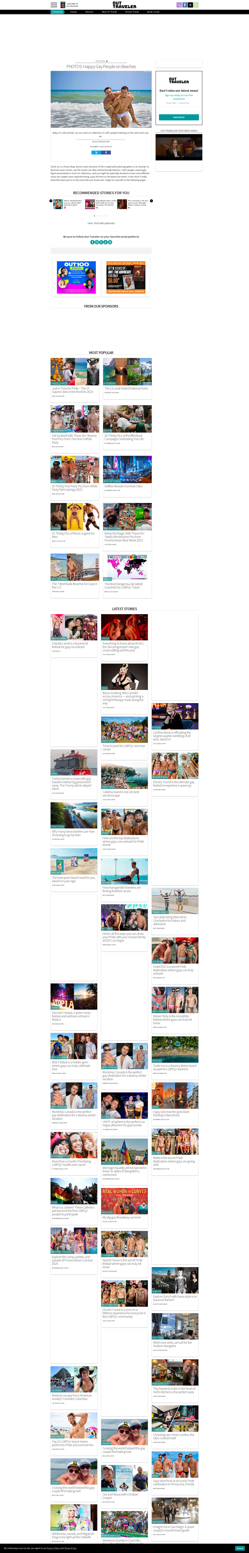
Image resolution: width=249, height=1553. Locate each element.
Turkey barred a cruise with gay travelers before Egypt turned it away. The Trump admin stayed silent (71, 784)
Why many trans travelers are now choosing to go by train (73, 833)
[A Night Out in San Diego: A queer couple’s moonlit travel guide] (175, 1511)
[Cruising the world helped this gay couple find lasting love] (74, 1471)
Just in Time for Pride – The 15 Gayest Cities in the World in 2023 (72, 390)
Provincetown (112, 528)
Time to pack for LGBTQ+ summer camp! (123, 747)
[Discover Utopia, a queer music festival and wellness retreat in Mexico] (74, 996)
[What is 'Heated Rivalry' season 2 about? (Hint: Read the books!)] (58, 203)
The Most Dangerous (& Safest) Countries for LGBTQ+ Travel (123, 585)
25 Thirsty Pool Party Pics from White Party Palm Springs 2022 (74, 487)
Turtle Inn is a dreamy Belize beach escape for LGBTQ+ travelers (175, 1067)
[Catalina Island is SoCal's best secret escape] (124, 776)
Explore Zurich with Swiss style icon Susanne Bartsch (175, 1298)
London (156, 1429)
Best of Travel (112, 481)
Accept (240, 1548)
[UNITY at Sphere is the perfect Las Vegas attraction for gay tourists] (124, 1105)
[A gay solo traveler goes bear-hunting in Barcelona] (175, 1095)
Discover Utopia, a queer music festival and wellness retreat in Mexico (71, 1016)
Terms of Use (70, 1548)
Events (108, 430)
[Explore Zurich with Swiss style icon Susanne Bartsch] (175, 1280)
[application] (179, 147)
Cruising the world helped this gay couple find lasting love (73, 1489)
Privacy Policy (53, 1548)
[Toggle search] (179, 5)
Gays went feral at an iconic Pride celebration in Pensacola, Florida (173, 1482)
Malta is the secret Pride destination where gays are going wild (174, 1161)
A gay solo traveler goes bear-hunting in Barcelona (171, 1113)
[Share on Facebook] (106, 152)
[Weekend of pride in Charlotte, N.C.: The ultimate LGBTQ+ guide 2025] (124, 1524)
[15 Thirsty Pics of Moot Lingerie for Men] (75, 516)
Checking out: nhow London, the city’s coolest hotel (173, 1436)
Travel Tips (57, 383)
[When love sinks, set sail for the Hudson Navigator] (175, 1326)
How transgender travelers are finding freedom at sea (121, 889)
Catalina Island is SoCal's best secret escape (120, 793)
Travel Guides (160, 912)
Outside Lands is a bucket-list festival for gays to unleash (70, 645)
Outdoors (109, 383)
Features (100, 61)
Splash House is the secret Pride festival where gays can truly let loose (122, 1263)
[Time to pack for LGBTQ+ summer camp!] (124, 730)
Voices (73, 11)
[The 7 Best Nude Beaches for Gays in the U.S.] (75, 567)
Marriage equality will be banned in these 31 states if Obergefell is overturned (124, 1171)
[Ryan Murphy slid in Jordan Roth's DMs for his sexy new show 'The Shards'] (90, 203)
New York (107, 1212)
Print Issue (57, 826)
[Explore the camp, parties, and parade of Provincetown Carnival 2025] (74, 1241)
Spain (155, 1106)
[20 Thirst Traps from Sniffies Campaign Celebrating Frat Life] (127, 419)
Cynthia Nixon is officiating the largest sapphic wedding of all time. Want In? (172, 736)
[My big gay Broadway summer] (124, 1201)
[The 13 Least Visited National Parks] (127, 371)
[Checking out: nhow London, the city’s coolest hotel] (175, 1418)
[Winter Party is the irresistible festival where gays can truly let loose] (175, 1000)
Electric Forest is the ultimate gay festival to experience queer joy (173, 783)
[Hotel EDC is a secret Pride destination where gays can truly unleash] (175, 950)
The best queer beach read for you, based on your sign (73, 879)
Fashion (55, 528)
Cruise (105, 638)
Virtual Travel (132, 11)
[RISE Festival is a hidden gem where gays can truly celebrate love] (74, 1046)
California (108, 1255)
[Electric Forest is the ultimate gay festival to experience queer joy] (175, 766)
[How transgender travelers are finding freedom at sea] (124, 871)
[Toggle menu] (54, 5)
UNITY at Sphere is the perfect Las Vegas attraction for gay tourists (123, 1123)
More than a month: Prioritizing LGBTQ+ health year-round (71, 1163)
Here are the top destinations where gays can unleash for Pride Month (123, 841)
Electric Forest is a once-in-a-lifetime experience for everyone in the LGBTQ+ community (124, 1313)
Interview (107, 1489)
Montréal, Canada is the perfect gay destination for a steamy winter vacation (74, 1115)
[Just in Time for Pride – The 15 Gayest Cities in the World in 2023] (75, 371)
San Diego (157, 1521)
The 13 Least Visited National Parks (126, 388)
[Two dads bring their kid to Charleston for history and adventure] (175, 901)
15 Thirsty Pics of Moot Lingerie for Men (73, 535)
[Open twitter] (190, 5)
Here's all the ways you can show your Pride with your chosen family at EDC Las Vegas (124, 937)
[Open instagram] (195, 5)
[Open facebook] (185, 5)
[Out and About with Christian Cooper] (124, 1478)
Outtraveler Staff (102, 142)
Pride (105, 833)
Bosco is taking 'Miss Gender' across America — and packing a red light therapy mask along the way (122, 698)
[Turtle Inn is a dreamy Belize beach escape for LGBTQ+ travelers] (175, 1049)
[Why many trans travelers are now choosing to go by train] (74, 815)
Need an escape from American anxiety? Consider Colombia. (72, 1397)
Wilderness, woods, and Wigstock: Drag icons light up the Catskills (73, 1535)
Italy (54, 1202)
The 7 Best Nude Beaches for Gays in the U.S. (74, 585)
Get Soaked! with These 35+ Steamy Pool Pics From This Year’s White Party (74, 439)
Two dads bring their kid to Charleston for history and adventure (169, 920)
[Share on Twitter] (96, 152)
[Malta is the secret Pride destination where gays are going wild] (175, 1142)
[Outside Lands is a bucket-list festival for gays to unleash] (74, 627)
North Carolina (111, 1535)
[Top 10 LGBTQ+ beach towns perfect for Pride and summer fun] (74, 1425)
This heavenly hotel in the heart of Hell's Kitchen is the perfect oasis (174, 1390)
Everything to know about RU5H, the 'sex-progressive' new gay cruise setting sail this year (123, 647)
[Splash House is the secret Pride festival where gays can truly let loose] (124, 1244)
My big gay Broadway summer (121, 1217)
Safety (107, 579)
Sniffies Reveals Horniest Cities (123, 486)
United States (110, 1162)
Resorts (89, 11)
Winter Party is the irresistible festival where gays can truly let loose (172, 1019)
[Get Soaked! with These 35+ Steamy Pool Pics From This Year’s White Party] (75, 419)
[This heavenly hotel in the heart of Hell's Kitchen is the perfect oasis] (175, 1372)
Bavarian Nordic (60, 1156)
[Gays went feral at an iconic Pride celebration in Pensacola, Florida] (175, 1464)
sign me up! (179, 117)
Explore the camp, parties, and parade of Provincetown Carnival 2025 (72, 1260)
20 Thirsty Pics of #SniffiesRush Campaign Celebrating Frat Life (123, 437)
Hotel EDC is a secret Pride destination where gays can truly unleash (173, 970)
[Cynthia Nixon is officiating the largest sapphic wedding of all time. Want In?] (175, 716)
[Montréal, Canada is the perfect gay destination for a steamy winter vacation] (74, 1095)
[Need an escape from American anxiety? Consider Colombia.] (74, 1379)
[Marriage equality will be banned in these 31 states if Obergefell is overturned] (124, 1152)
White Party (58, 481)
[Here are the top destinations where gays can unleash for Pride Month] (124, 822)
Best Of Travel (109, 11)
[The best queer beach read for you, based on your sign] (74, 861)
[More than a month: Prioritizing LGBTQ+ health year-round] (74, 1145)
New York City (160, 1383)
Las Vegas (107, 928)
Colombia (56, 1390)
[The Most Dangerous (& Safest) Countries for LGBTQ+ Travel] (127, 567)
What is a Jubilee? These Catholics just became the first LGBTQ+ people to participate (73, 1211)
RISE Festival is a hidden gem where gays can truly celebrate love (71, 1065)
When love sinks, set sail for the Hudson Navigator (172, 1344)
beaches (110, 223)
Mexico (55, 1007)
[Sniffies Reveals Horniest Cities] (127, 469)
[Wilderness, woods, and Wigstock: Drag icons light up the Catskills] (74, 1517)
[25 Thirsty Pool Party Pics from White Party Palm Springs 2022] (75, 469)
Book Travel (153, 11)
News (54, 773)
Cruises (55, 1482)
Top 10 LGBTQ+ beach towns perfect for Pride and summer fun (72, 1443)
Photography (59, 430)
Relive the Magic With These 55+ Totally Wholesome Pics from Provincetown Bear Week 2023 (124, 537)
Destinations (58, 638)
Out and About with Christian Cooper (120, 1496)
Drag (54, 1528)
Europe (156, 1152)
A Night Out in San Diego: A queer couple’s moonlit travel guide (173, 1528)
